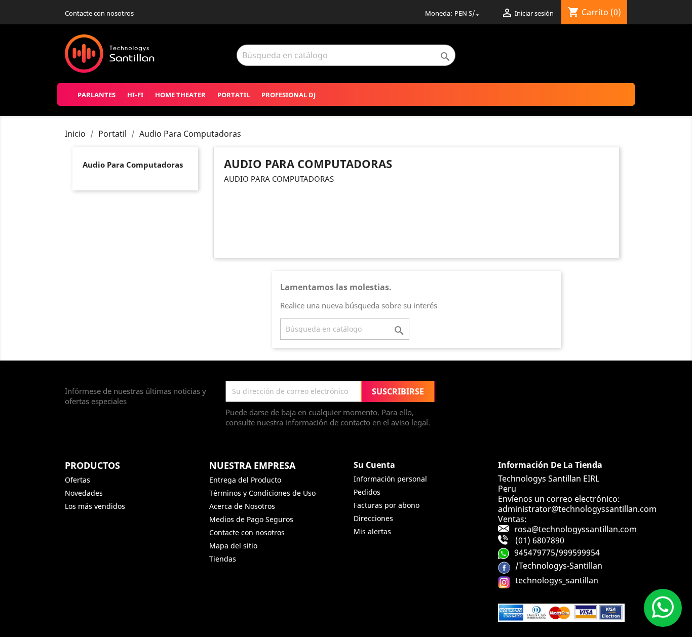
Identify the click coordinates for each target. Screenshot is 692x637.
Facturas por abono (386, 505)
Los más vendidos (95, 506)
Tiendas (222, 559)
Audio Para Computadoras (133, 165)
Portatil (233, 94)
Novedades (84, 493)
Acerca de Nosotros (242, 506)
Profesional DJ (288, 94)
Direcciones (373, 518)
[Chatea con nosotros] (663, 608)
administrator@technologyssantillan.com (577, 508)
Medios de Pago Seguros (251, 519)
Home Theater (180, 94)
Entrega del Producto (245, 480)
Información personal (390, 479)
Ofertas (77, 480)
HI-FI (135, 94)
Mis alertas (372, 531)
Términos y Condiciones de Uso (262, 493)
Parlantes (97, 94)
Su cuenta (374, 464)
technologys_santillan (556, 580)
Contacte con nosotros (99, 13)
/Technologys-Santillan (558, 565)
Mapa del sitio (233, 545)
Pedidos (367, 492)
